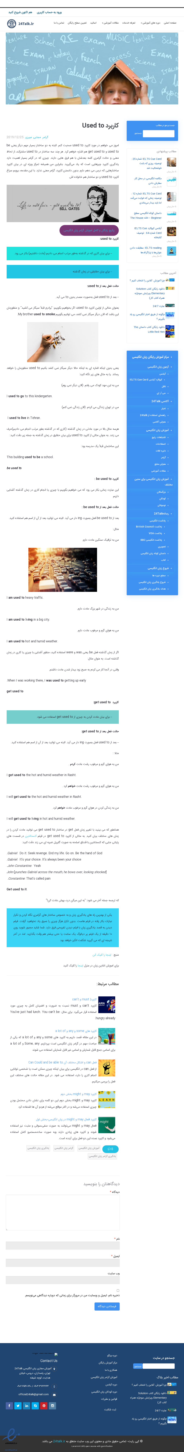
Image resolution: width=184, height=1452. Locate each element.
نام (117, 1239)
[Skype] (35, 1405)
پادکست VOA (155, 533)
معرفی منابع (160, 464)
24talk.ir (59, 1441)
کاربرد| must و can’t (84, 999)
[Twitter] (18, 1405)
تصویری (162, 547)
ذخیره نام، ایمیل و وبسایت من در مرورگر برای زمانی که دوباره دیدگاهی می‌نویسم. (72, 1295)
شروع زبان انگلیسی (158, 568)
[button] (111, 1410)
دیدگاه (115, 1192)
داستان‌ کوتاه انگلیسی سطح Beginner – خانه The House (146, 215)
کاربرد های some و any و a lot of (75, 1031)
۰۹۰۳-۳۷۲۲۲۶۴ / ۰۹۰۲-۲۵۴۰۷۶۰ (33, 1386)
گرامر (45, 137)
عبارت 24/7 (159, 306)
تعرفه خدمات (128, 23)
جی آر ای (161, 393)
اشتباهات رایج (159, 437)
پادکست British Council (149, 527)
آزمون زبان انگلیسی (158, 367)
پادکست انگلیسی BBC (151, 540)
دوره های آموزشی (151, 23)
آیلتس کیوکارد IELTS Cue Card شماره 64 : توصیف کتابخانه (148, 233)
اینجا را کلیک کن (102, 955)
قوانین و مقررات (109, 1399)
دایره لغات (161, 451)
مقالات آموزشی (111, 23)
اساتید (93, 23)
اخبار (163, 409)
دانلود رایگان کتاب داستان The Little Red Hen (149, 329)
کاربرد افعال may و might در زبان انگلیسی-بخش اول (66, 1119)
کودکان (162, 499)
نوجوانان (162, 505)
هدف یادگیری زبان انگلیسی (152, 589)
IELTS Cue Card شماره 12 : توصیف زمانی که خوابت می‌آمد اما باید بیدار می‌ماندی (146, 198)
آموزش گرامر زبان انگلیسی (104, 1377)
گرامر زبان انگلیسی (63, 1148)
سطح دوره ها (159, 576)
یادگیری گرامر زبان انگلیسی (102, 1156)
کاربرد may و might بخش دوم (78, 1094)
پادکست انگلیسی (158, 521)
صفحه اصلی (170, 23)
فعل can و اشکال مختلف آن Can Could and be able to (62, 1062)
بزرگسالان (161, 492)
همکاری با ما (111, 1370)
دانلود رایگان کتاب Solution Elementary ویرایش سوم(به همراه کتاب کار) (150, 293)
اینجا (80, 965)
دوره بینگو (112, 1356)
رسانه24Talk (161, 513)
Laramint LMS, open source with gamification (92, 1446)
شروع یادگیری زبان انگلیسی (152, 582)
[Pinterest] (43, 1405)
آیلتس (162, 374)
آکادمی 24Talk (160, 401)
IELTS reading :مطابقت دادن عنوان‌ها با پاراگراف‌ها (146, 250)
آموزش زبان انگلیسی (89, 1148)
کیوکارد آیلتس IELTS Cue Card (146, 380)
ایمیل (115, 1256)
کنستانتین (30, 836)
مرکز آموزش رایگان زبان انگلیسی (150, 357)
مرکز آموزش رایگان (108, 1363)
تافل (164, 387)
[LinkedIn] (26, 1405)
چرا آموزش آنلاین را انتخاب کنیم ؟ (147, 281)
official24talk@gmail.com (34, 1394)
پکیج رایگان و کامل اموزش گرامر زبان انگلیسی (89, 230)
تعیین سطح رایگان (77, 23)
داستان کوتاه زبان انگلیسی (153, 554)
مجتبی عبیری (33, 137)
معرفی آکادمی (159, 422)
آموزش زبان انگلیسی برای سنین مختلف (153, 482)
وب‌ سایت (114, 1273)
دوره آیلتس (111, 1385)
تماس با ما (59, 23)
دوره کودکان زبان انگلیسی (104, 1392)
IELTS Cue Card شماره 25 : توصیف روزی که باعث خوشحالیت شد (146, 163)
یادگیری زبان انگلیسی (38, 1148)
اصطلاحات (161, 444)
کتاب (163, 560)
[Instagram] (52, 1405)
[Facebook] (9, 1405)
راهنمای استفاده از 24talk (153, 415)
